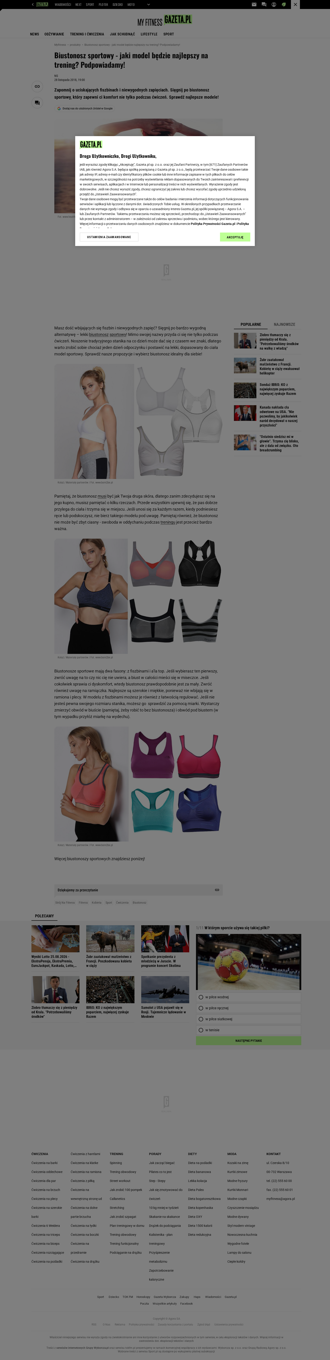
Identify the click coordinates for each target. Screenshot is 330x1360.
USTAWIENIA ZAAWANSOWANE (109, 237)
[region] (165, 191)
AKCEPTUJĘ (235, 237)
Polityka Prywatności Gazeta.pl (213, 224)
